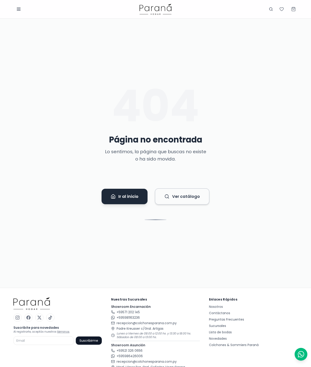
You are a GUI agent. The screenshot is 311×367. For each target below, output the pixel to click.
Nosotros (216, 306)
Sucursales (217, 326)
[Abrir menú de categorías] (18, 9)
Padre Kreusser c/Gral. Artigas (140, 328)
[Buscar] (271, 9)
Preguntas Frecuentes (226, 319)
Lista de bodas (220, 332)
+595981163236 (128, 317)
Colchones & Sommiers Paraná (234, 345)
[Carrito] (293, 9)
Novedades (218, 338)
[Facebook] (28, 317)
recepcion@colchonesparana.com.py (147, 323)
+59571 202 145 (128, 312)
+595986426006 (130, 356)
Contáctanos (219, 313)
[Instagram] (17, 317)
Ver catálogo (186, 196)
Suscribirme (88, 340)
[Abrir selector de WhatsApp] (301, 354)
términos (63, 332)
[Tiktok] (50, 317)
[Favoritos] (282, 9)
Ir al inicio (128, 196)
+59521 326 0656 (130, 350)
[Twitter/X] (39, 317)
